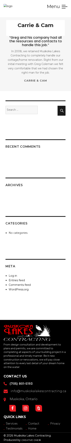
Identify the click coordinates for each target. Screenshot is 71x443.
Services (12, 423)
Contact (33, 423)
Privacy (55, 423)
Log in (13, 275)
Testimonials (14, 428)
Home (7, 15)
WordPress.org (19, 289)
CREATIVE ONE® (31, 440)
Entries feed (17, 280)
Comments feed (20, 285)
